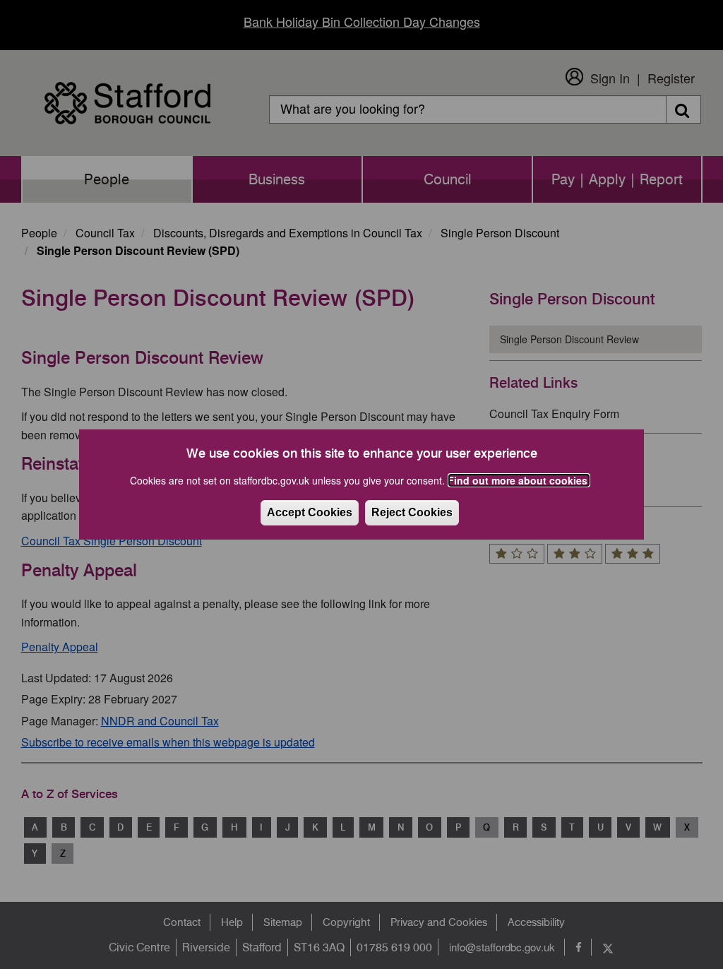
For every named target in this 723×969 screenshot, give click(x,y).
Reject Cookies (412, 512)
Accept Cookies (309, 512)
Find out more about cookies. (519, 480)
